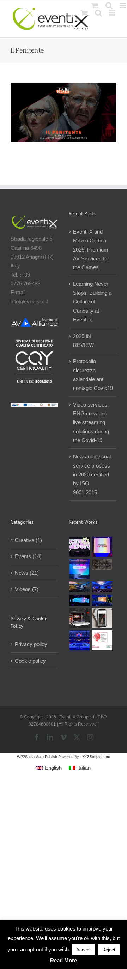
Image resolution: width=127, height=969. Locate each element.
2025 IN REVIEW (83, 340)
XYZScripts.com (96, 756)
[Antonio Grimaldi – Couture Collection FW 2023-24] (102, 618)
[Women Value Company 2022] (102, 640)
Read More (63, 960)
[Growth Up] (79, 569)
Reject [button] (108, 949)
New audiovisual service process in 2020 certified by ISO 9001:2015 (92, 474)
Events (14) (28, 556)
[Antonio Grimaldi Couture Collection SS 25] (102, 564)
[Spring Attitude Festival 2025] (79, 547)
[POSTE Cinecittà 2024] (102, 600)
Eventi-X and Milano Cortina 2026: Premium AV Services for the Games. (91, 249)
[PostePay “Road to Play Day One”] (79, 587)
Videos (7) (26, 589)
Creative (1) (28, 540)
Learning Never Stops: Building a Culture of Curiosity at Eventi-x (92, 302)
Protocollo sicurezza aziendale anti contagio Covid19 (93, 374)
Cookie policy (30, 661)
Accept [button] (83, 949)
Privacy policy (31, 644)
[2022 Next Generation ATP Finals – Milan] (79, 640)
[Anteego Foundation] (102, 547)
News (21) (27, 573)
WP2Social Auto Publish (37, 756)
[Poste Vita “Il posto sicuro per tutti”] (102, 587)
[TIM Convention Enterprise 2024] (79, 600)
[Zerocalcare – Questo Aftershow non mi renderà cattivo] (79, 618)
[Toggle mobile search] (98, 13)
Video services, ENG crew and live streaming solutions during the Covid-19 (91, 422)
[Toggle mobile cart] (84, 13)
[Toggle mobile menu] (112, 13)
